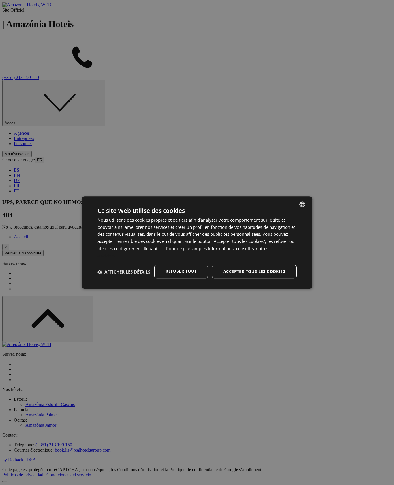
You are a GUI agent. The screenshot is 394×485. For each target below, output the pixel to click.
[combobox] (302, 204)
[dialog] (197, 242)
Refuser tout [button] (181, 271)
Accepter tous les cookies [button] (254, 271)
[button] (123, 272)
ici (161, 248)
